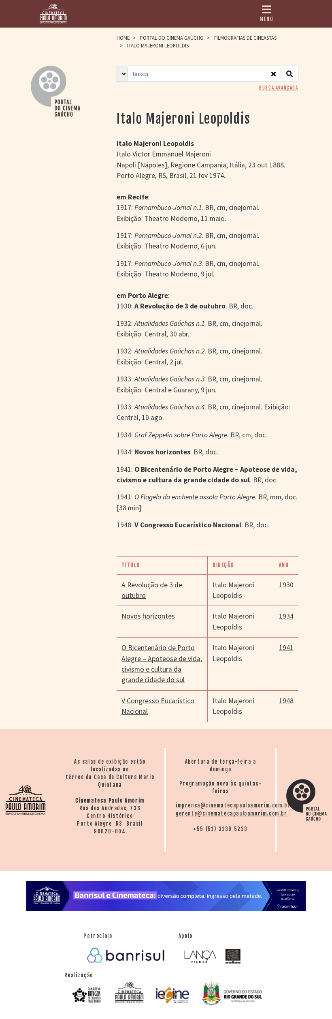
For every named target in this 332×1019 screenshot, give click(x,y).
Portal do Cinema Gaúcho (172, 37)
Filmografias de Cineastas (245, 37)
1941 (286, 647)
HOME (123, 37)
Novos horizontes (148, 616)
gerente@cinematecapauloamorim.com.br (231, 813)
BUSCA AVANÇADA (278, 88)
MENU (266, 19)
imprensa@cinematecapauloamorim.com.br (233, 805)
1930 (286, 584)
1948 (286, 700)
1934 (286, 616)
